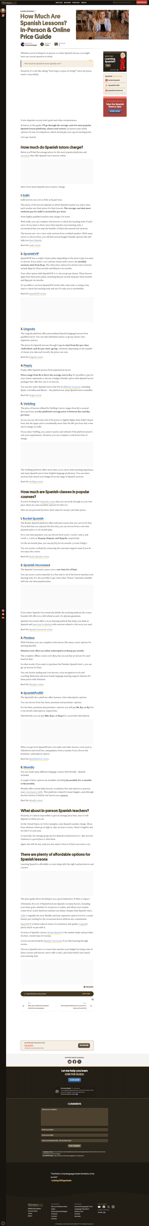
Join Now (74, 1080)
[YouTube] (99, 1207)
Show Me (84, 1045)
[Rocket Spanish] (3, 610)
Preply (28, 365)
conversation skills (34, 792)
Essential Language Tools (83, 1207)
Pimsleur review (36, 684)
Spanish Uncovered (37, 565)
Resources (141, 2)
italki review (34, 245)
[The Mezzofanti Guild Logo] (9, 2)
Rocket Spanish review (39, 556)
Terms (30, 1213)
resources (25, 155)
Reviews (67, 2)
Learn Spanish (27, 11)
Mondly (29, 767)
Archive (54, 1219)
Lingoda (29, 329)
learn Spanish (35, 240)
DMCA (30, 1216)
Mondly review (35, 800)
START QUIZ (115, 111)
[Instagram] (113, 1207)
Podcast (76, 2)
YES (107, 65)
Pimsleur (29, 638)
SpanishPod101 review (39, 759)
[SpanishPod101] (3, 614)
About (84, 2)
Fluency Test (78, 1211)
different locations (71, 386)
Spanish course (48, 501)
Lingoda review (36, 357)
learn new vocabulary (42, 624)
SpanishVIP (31, 253)
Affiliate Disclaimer (34, 1209)
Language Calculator (81, 1209)
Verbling (29, 403)
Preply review (35, 395)
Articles (59, 2)
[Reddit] (70, 1062)
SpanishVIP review (37, 293)
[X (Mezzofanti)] (108, 1207)
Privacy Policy (33, 1211)
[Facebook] (74, 1062)
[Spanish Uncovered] (3, 617)
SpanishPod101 (33, 693)
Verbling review (36, 481)
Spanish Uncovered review (40, 629)
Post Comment (74, 1146)
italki (26, 195)
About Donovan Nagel (59, 1211)
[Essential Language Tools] (3, 15)
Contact (54, 1216)
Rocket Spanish (33, 518)
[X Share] (79, 1062)
